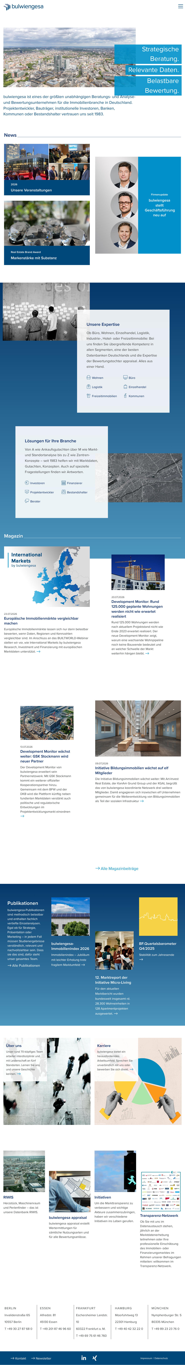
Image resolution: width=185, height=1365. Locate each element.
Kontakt (20, 1358)
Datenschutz (161, 1358)
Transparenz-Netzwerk (159, 1215)
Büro (132, 378)
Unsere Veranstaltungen (31, 190)
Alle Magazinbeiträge (119, 868)
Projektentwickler (42, 492)
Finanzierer (74, 483)
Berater (35, 501)
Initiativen (103, 1197)
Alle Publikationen (26, 966)
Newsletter (43, 1358)
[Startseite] (6, 7)
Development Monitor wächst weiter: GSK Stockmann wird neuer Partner (45, 756)
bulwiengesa (31, 7)
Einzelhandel (137, 387)
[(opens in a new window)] (84, 1358)
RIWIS (8, 1197)
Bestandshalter (77, 492)
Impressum (146, 1358)
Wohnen (97, 378)
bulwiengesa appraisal (68, 1217)
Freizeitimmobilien (104, 396)
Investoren (37, 483)
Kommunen (136, 396)
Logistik (97, 387)
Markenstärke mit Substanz (34, 258)
